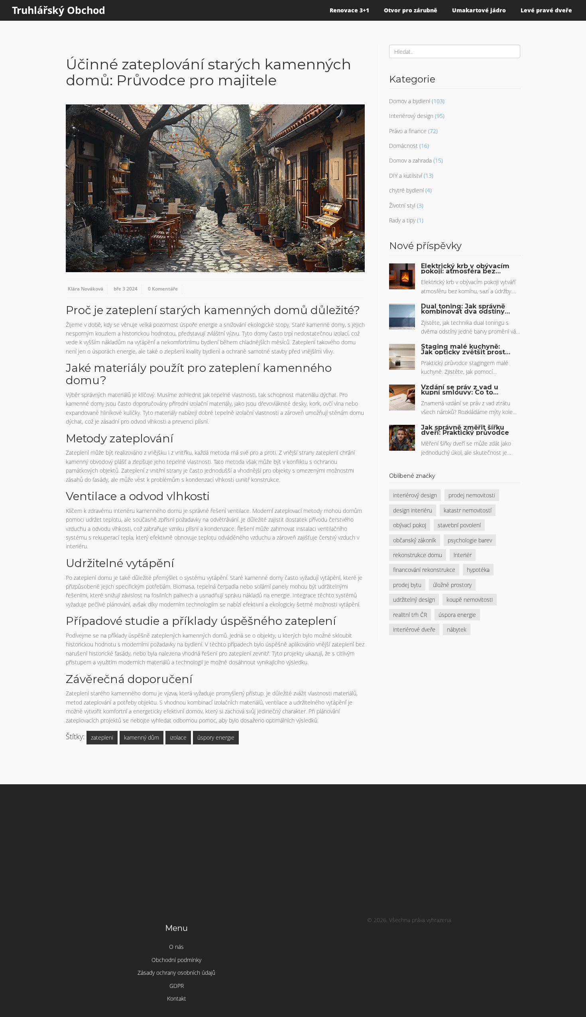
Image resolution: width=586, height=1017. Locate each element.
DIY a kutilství (405, 175)
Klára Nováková (85, 288)
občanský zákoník (414, 540)
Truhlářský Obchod (58, 10)
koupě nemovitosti (469, 599)
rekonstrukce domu (417, 555)
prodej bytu (407, 585)
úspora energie (457, 614)
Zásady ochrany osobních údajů (176, 972)
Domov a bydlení (409, 101)
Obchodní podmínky (176, 960)
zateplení (102, 737)
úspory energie (215, 737)
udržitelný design (414, 599)
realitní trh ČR (410, 614)
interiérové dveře (414, 629)
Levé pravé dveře (546, 10)
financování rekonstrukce (424, 569)
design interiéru (412, 510)
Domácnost (403, 145)
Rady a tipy (402, 220)
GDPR (176, 986)
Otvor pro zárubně (410, 10)
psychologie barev (470, 540)
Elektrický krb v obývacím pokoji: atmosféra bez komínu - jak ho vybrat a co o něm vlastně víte (465, 268)
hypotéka (478, 569)
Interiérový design (411, 116)
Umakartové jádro (479, 10)
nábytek (456, 629)
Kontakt (176, 998)
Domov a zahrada (410, 160)
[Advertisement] (293, 852)
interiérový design (415, 495)
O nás (176, 946)
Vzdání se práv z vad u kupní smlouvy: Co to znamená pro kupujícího (462, 390)
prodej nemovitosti (471, 495)
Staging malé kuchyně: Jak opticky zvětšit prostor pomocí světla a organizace (466, 349)
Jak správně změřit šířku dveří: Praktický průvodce (465, 430)
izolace (178, 737)
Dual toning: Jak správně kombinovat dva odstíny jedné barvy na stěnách (463, 309)
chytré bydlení (406, 190)
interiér (463, 555)
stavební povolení (459, 525)
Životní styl (402, 205)
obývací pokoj (409, 525)
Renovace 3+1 (349, 10)
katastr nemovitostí (468, 510)
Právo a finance (408, 131)
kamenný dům (141, 737)
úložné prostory (452, 585)
